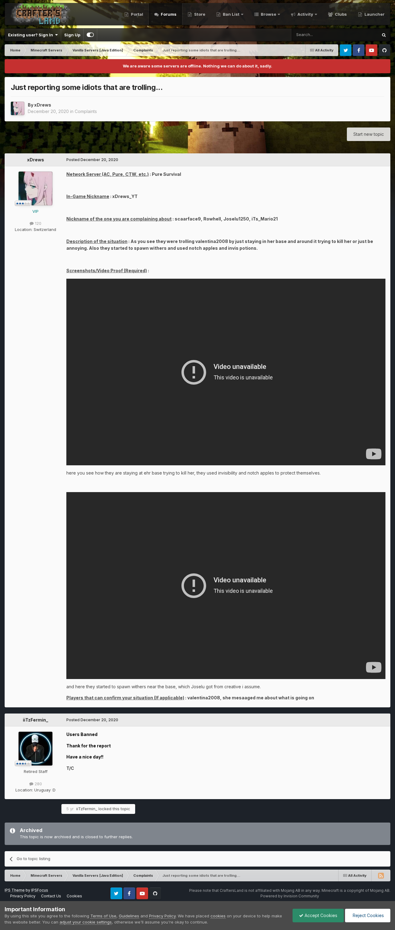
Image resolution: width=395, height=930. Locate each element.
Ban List (231, 14)
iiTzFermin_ (35, 719)
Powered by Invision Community (289, 896)
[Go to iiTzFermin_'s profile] (35, 749)
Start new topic (368, 134)
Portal (136, 14)
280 (37, 783)
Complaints (86, 111)
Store (199, 14)
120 (37, 223)
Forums (168, 14)
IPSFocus (39, 890)
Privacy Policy (22, 896)
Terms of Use (103, 915)
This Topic (359, 34)
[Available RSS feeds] (380, 875)
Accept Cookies (320, 915)
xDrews (42, 104)
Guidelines (129, 915)
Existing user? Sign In (31, 34)
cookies (218, 915)
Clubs (340, 14)
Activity (305, 14)
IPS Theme (15, 890)
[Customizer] (90, 35)
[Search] (384, 35)
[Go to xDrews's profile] (17, 108)
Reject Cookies (367, 915)
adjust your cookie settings (86, 922)
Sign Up (72, 34)
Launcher (374, 14)
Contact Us (51, 896)
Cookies (74, 896)
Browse (268, 14)
